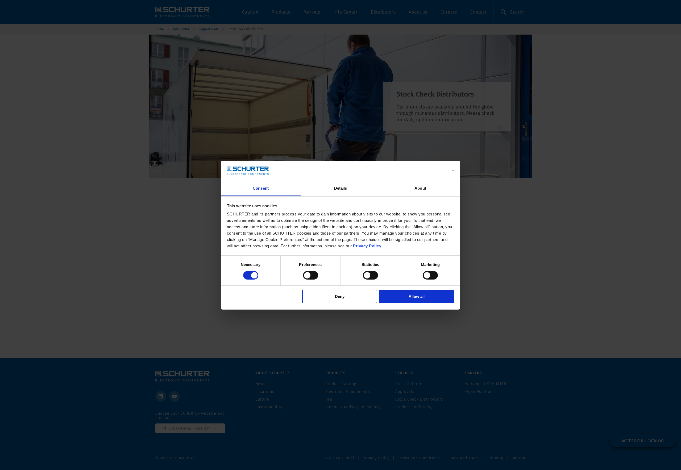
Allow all (417, 296)
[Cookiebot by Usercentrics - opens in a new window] (431, 171)
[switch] (310, 275)
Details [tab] (340, 188)
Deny (339, 296)
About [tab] (420, 188)
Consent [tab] (261, 188)
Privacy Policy (367, 246)
